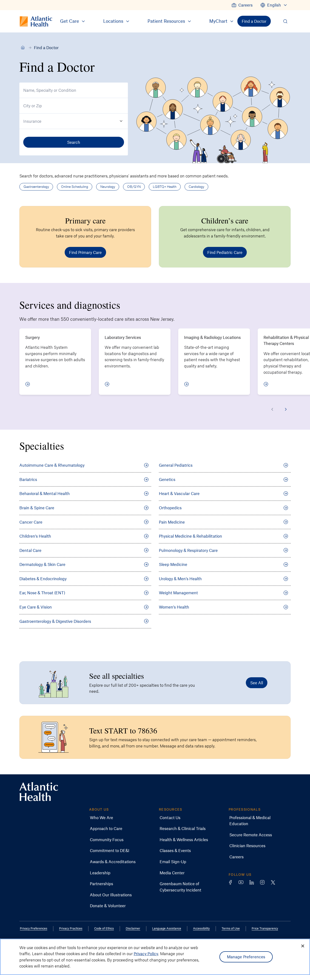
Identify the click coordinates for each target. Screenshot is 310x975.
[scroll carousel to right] (286, 409)
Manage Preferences (246, 956)
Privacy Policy (146, 953)
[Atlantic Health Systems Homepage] (38, 791)
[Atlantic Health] (22, 47)
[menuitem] (242, 5)
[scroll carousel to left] (272, 409)
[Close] (302, 946)
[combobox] (73, 90)
